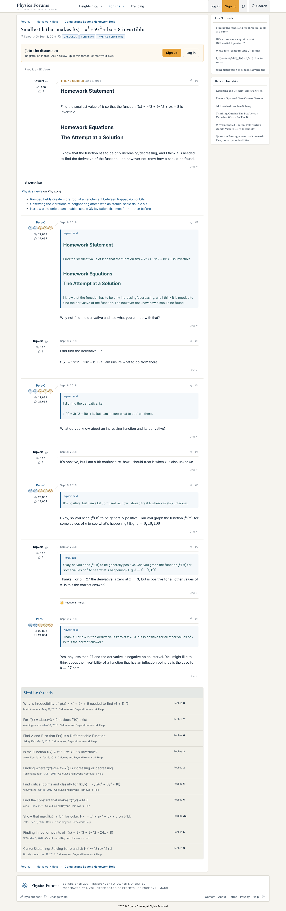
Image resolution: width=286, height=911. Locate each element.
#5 (196, 451)
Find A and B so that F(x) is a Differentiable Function (64, 736)
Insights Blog (88, 6)
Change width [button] (59, 896)
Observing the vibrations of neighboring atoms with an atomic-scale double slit (88, 204)
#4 (196, 385)
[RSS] (264, 897)
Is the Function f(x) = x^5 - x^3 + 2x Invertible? (60, 752)
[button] (102, 6)
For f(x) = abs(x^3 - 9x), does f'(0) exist (55, 720)
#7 (196, 546)
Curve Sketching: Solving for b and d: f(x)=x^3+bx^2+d (67, 848)
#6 (196, 485)
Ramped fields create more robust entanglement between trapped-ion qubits (87, 199)
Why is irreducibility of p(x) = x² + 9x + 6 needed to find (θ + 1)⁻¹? (76, 703)
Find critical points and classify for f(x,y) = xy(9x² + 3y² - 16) (71, 784)
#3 (196, 341)
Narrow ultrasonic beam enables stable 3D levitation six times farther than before (90, 209)
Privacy (245, 896)
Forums (114, 6)
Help (256, 896)
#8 (196, 618)
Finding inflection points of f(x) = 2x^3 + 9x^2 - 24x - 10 (68, 832)
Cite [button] (192, 166)
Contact (210, 896)
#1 (196, 80)
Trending (137, 6)
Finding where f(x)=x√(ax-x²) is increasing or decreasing (68, 768)
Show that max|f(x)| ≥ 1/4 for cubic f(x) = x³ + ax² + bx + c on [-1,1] (77, 816)
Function (87, 36)
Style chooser (32, 896)
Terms (233, 896)
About (222, 896)
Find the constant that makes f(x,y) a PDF (56, 800)
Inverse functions (110, 36)
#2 (196, 222)
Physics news (32, 191)
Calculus (70, 36)
